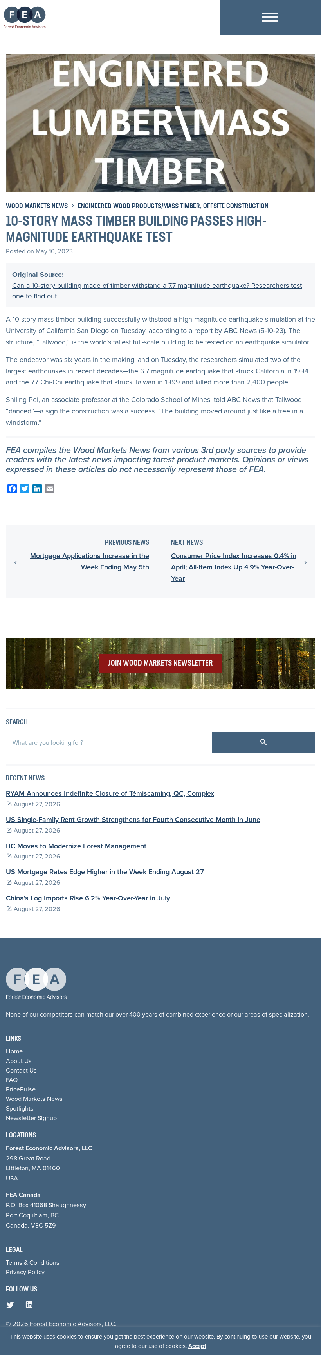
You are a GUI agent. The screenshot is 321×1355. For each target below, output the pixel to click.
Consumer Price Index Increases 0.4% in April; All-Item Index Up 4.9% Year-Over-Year (233, 567)
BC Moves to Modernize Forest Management (76, 846)
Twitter (12, 1306)
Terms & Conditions (33, 1262)
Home (14, 1051)
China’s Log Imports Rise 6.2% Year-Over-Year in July (88, 898)
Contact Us (21, 1070)
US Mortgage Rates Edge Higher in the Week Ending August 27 (105, 872)
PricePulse (21, 1089)
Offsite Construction (236, 206)
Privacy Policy (25, 1272)
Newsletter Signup (31, 1117)
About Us (19, 1061)
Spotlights (20, 1108)
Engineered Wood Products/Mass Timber (139, 206)
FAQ (12, 1079)
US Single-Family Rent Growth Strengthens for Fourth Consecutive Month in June (133, 819)
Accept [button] (197, 1346)
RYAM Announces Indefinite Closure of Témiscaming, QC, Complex (110, 793)
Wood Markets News (37, 206)
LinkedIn (31, 1306)
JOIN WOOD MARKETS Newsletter (160, 663)
